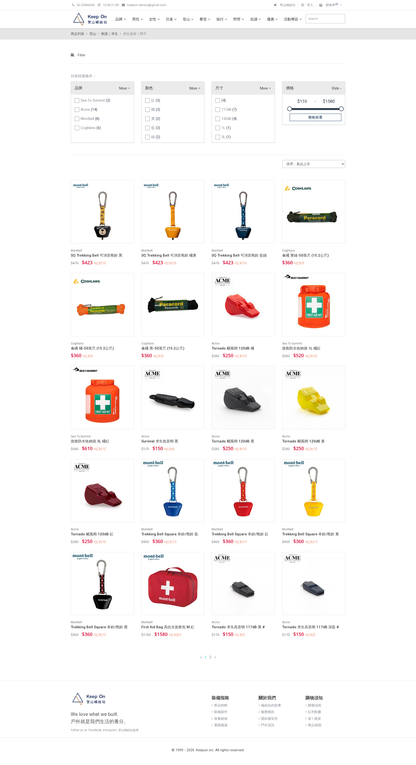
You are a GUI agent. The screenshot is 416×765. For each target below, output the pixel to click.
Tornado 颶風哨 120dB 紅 (92, 534)
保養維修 (221, 718)
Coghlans (91, 128)
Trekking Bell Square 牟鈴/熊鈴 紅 (240, 534)
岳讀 (253, 19)
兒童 (169, 19)
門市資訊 (267, 725)
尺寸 (219, 88)
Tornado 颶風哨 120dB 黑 (233, 441)
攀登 (203, 19)
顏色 (149, 88)
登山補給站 (287, 5)
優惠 (270, 19)
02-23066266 (86, 5)
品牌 (119, 19)
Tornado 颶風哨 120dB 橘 (233, 348)
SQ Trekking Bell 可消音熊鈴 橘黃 (168, 255)
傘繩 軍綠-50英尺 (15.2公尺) (305, 255)
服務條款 (267, 712)
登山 (186, 19)
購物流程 (314, 705)
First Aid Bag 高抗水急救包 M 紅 (167, 627)
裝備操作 (221, 712)
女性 (152, 19)
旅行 (220, 19)
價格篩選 (315, 117)
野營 (236, 19)
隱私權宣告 (269, 718)
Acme (89, 109)
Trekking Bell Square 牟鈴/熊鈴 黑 (99, 627)
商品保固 (314, 725)
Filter (81, 55)
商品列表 (77, 34)
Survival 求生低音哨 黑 (159, 441)
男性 (135, 19)
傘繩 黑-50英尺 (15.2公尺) (162, 348)
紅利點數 (314, 712)
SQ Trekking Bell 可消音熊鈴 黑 (96, 255)
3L (226, 137)
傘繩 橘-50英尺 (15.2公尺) (92, 348)
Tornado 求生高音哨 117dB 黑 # (238, 627)
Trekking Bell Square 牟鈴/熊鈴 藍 (169, 534)
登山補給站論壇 (128, 730)
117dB (229, 109)
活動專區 (291, 19)
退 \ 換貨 (314, 718)
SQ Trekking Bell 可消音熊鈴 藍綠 (239, 255)
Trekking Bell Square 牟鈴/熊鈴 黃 (310, 534)
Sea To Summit (95, 100)
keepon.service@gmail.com (146, 5)
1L (226, 128)
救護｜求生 (109, 34)
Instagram (110, 730)
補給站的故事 (271, 705)
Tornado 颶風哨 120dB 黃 (303, 441)
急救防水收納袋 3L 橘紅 (90, 441)
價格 (290, 88)
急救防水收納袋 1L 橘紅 (301, 348)
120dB (229, 119)
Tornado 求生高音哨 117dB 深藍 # (310, 627)
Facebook (94, 730)
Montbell (90, 119)
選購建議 (221, 725)
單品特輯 (221, 705)
